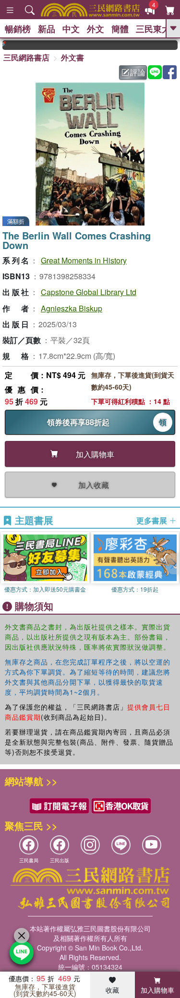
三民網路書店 (26, 57)
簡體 (120, 29)
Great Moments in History (84, 260)
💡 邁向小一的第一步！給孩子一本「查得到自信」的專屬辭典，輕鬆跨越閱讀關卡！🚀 (176, 45)
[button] (173, 563)
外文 (95, 29)
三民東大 (153, 29)
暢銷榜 (18, 29)
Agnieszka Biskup (71, 308)
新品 (46, 29)
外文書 (72, 57)
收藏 (112, 990)
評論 (137, 72)
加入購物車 (157, 990)
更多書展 (152, 520)
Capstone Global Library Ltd (88, 291)
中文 (71, 29)
